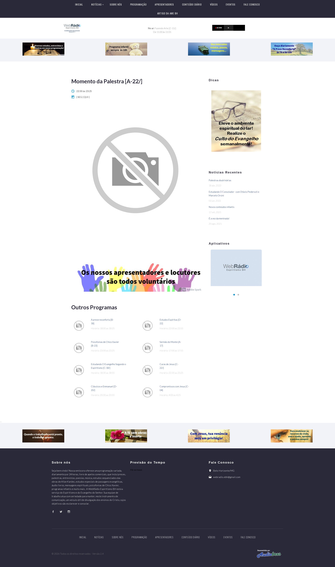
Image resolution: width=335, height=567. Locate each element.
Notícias (96, 4)
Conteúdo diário (192, 4)
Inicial (79, 4)
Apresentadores (164, 4)
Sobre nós (116, 4)
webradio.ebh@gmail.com (226, 477)
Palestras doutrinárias (220, 180)
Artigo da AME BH (167, 13)
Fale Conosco (252, 4)
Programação (138, 4)
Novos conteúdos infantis (221, 206)
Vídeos (214, 4)
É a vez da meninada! (219, 218)
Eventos (230, 4)
